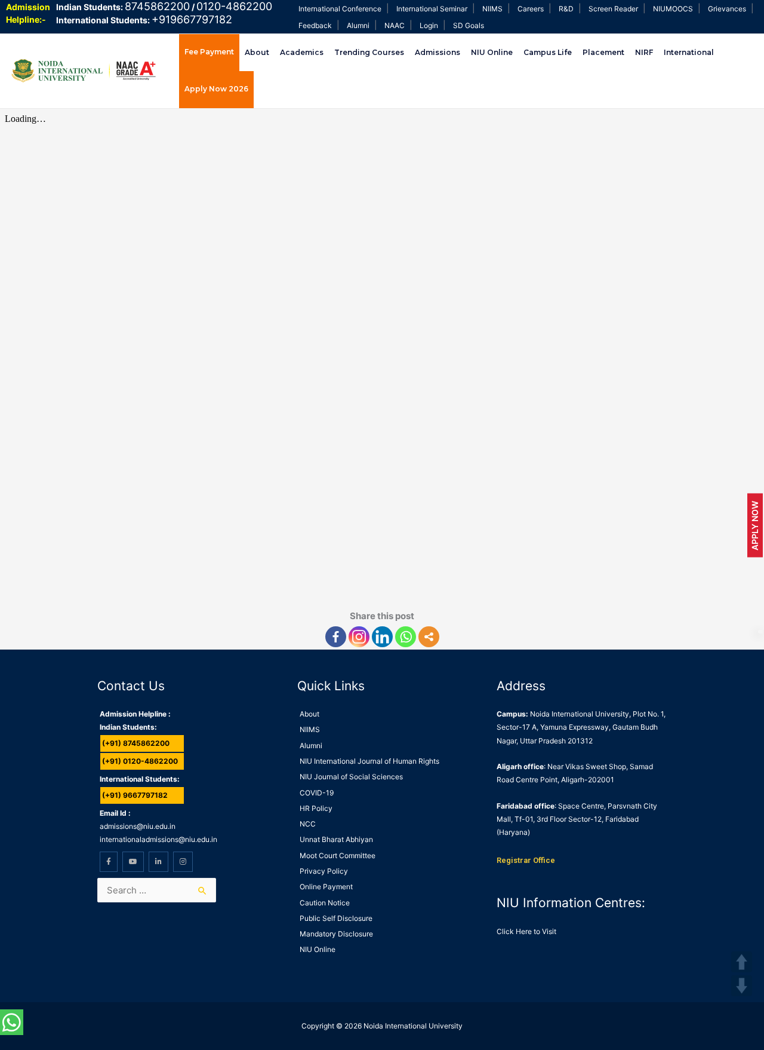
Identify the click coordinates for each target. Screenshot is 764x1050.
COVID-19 (317, 792)
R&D (566, 8)
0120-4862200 (234, 6)
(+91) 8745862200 (136, 743)
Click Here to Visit (526, 931)
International (689, 52)
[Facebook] (335, 636)
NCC (308, 823)
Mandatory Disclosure (336, 933)
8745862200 (157, 6)
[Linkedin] (382, 636)
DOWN (741, 985)
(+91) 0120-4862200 (140, 761)
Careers (530, 8)
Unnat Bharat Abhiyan (336, 839)
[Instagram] (359, 636)
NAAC (394, 25)
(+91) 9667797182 (135, 795)
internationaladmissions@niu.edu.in (158, 839)
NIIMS (492, 8)
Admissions (437, 52)
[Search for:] (156, 890)
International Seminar (431, 8)
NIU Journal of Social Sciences (351, 776)
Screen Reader (613, 8)
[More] (428, 636)
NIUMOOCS (673, 8)
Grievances (727, 8)
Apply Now (755, 525)
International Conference (339, 8)
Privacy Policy (324, 871)
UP (741, 961)
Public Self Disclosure (336, 918)
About (257, 52)
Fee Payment (209, 51)
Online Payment (326, 886)
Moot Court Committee (337, 855)
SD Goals (468, 25)
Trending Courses (369, 52)
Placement (603, 52)
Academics (302, 52)
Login (429, 25)
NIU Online (492, 52)
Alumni (358, 25)
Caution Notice (325, 902)
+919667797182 (192, 19)
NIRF (644, 52)
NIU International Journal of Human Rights (369, 761)
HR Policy (316, 808)
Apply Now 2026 (216, 88)
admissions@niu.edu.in (137, 826)
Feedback (315, 25)
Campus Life (547, 52)
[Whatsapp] (405, 636)
